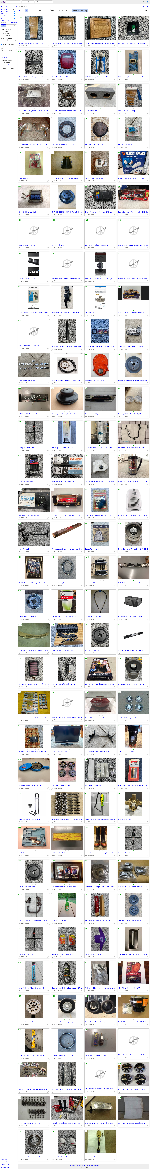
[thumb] (23, 10)
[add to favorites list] (20, 46)
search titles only (7, 29)
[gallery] (26, 10)
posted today (6, 33)
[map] (29, 10)
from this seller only (8, 44)
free (3, 46)
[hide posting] (48, 46)
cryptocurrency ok (7, 60)
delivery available (7, 62)
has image (5, 31)
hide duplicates (6, 35)
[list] (19, 10)
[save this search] (147, 6)
